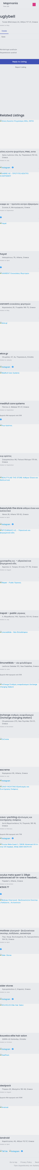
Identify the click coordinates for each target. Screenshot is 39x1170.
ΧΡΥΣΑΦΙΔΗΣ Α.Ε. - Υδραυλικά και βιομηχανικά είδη (15, 562)
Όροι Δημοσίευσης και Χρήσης (26, 1165)
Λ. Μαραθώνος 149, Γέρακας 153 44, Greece (20, 617)
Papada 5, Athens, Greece (12, 881)
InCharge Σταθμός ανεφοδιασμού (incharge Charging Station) (16, 716)
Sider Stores (6, 985)
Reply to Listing (19, 61)
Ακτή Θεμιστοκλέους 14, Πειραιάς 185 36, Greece (19, 824)
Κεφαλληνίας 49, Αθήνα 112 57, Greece (18, 1141)
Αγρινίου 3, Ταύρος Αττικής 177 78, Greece (20, 567)
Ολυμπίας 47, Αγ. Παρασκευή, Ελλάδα (18, 357)
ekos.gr (4, 353)
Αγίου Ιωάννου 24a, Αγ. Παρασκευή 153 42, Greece (20, 156)
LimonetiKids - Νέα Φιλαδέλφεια (16, 663)
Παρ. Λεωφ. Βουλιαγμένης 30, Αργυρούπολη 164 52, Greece (20, 938)
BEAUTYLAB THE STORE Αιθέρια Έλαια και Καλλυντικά (19, 509)
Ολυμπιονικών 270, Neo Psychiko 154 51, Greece (18, 722)
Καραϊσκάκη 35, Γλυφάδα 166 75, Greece (18, 307)
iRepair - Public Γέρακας (12, 613)
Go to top (13, 1162)
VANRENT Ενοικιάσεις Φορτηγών (15, 304)
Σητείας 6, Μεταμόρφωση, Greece (16, 207)
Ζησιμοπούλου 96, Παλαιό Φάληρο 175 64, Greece (19, 460)
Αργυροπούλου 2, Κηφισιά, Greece (16, 989)
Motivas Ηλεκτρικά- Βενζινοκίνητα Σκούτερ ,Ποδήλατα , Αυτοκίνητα (17, 932)
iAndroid (5, 1138)
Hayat (3, 254)
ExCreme (5, 769)
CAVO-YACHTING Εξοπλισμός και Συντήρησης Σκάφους (16, 818)
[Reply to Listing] (36, 167)
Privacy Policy (26, 1162)
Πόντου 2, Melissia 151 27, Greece (15, 407)
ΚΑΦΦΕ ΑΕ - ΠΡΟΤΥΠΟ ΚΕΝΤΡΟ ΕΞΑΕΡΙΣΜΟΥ (19, 204)
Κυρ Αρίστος (6, 456)
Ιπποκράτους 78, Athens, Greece (15, 257)
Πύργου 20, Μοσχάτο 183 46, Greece (17, 1089)
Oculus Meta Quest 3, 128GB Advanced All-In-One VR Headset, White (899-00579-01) (18, 876)
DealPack (5, 1085)
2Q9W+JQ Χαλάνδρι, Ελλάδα (14, 1039)
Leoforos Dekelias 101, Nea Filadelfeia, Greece (20, 666)
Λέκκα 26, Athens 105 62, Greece (15, 514)
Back (37, 1162)
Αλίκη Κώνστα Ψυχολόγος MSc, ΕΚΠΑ (18, 151)
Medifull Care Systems (12, 403)
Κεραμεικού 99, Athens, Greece (15, 773)
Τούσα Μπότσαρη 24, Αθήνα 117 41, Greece (20, 22)
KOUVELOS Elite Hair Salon (13, 1035)
